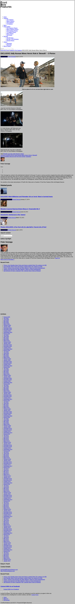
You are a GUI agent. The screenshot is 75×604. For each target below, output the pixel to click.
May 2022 (6, 388)
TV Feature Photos (11, 32)
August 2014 (7, 517)
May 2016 (6, 488)
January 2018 (7, 460)
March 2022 (7, 391)
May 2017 (6, 471)
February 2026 (7, 325)
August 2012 (7, 551)
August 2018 (7, 450)
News (5, 25)
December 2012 (8, 545)
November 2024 (8, 346)
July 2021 (6, 402)
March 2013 (7, 541)
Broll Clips (9, 44)
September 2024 (8, 349)
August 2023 (7, 367)
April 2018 (6, 456)
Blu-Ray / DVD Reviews (12, 39)
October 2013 (7, 531)
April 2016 (6, 490)
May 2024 (6, 354)
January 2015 (7, 510)
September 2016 (8, 483)
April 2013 (6, 540)
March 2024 (7, 357)
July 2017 (6, 469)
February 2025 (7, 342)
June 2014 (6, 520)
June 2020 (6, 420)
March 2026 (7, 324)
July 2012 (6, 552)
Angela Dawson (16, 199)
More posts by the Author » (8, 259)
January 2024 (7, 360)
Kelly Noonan (16, 154)
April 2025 (6, 339)
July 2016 (6, 485)
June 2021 (6, 403)
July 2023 (6, 368)
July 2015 (6, 502)
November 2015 (8, 496)
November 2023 (8, 363)
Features (6, 18)
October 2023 (7, 364)
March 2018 (7, 457)
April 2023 (6, 372)
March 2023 (7, 374)
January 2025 (7, 343)
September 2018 (8, 449)
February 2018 (7, 459)
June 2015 (6, 503)
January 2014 (7, 527)
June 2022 (6, 386)
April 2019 (6, 439)
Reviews (6, 36)
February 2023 (7, 375)
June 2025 (6, 336)
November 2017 (8, 463)
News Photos (9, 33)
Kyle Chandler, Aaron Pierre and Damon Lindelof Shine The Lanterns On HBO (23, 266)
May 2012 (6, 555)
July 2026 (6, 318)
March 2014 (7, 524)
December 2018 (8, 445)
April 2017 (6, 473)
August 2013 (7, 534)
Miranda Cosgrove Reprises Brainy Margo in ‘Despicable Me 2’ (20, 209)
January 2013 (7, 544)
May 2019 (6, 438)
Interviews (9, 43)
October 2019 (7, 431)
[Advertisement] (27, 11)
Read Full (57, 258)
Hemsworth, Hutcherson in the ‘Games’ (13, 215)
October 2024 (7, 347)
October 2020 (7, 414)
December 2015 (8, 495)
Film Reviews (9, 38)
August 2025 (7, 333)
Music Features (10, 21)
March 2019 (7, 441)
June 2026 (6, 319)
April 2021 (6, 406)
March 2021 (7, 407)
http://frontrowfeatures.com (8, 571)
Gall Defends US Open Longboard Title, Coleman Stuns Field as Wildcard (22, 271)
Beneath (5, 154)
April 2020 (6, 423)
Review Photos (10, 40)
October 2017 (7, 464)
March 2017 (7, 474)
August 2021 (7, 400)
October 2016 (7, 481)
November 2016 (8, 480)
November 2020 (8, 413)
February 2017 (7, 476)
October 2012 (7, 548)
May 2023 (6, 371)
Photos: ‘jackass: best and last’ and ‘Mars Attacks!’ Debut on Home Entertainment (24, 268)
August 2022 (7, 384)
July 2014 (6, 519)
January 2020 (7, 427)
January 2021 (7, 410)
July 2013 (6, 536)
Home (5, 17)
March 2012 (7, 558)
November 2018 (8, 446)
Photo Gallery (7, 26)
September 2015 (8, 499)
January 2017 (7, 477)
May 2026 (6, 321)
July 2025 (6, 335)
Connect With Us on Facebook (10, 586)
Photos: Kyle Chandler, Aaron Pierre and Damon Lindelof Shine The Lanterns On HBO (25, 265)
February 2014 (7, 526)
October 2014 (7, 515)
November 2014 (8, 513)
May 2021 (6, 404)
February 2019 (7, 442)
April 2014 (6, 523)
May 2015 (6, 505)
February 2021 (7, 409)
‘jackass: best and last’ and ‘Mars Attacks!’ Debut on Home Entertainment (22, 269)
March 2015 (7, 508)
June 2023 (6, 370)
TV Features (9, 24)
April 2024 (6, 356)
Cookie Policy (35, 594)
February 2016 (7, 492)
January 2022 (7, 393)
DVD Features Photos (12, 31)
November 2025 (8, 329)
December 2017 (8, 462)
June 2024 (6, 353)
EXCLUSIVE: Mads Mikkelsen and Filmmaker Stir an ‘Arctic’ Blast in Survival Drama (27, 196)
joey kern (10, 154)
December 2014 (8, 512)
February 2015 (7, 509)
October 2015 (7, 498)
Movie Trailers (7, 46)
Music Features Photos (12, 29)
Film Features (9, 19)
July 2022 (6, 385)
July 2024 (6, 352)
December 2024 (8, 345)
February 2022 (7, 392)
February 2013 (7, 542)
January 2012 (7, 561)
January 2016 (7, 494)
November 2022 (8, 379)
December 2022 (8, 378)
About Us (6, 598)
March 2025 (7, 340)
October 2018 (7, 448)
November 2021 (8, 396)
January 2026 (7, 326)
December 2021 (8, 395)
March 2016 (7, 491)
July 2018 (6, 452)
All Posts (6, 50)
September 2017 (8, 466)
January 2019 (7, 444)
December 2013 (8, 529)
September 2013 (8, 533)
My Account (7, 600)
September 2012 (8, 549)
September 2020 (8, 416)
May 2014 (6, 522)
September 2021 (8, 399)
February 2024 (7, 358)
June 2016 (6, 487)
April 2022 (6, 389)
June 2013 (6, 537)
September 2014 (8, 516)
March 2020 (7, 424)
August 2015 (7, 501)
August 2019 (7, 434)
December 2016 (8, 478)
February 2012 (7, 559)
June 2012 (6, 554)
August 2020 (7, 417)
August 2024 (7, 350)
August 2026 (7, 317)
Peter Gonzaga (12, 56)
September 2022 (8, 382)
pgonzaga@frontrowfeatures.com (9, 569)
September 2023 (8, 365)
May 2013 (6, 538)
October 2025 (7, 331)
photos (22, 154)
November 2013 (8, 530)
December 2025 (8, 328)
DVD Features (10, 22)
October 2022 (7, 381)
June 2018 (6, 453)
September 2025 (8, 332)
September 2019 (8, 432)
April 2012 (6, 556)
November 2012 (8, 547)
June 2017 (6, 470)
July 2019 (6, 435)
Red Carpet (9, 35)
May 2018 (6, 455)
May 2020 (6, 421)
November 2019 (8, 430)
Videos (5, 42)
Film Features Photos (12, 28)
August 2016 (7, 484)
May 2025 (6, 338)
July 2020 (6, 418)
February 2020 (7, 425)
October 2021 (7, 398)
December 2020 (8, 411)
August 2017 (7, 467)
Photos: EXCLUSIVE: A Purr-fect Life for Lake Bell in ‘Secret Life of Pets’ (24, 227)
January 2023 (7, 377)
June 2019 (6, 437)
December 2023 (8, 361)
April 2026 (6, 322)
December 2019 (8, 428)
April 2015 (6, 506)
